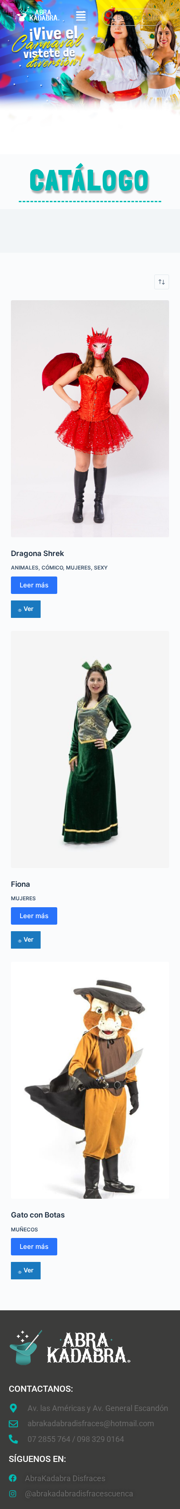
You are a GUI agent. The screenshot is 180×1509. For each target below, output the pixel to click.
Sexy (100, 567)
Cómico (52, 567)
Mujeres (78, 567)
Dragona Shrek (37, 553)
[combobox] (132, 17)
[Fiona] (90, 749)
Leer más (34, 585)
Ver (29, 608)
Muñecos (24, 1229)
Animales (24, 567)
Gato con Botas (38, 1215)
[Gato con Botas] (90, 1080)
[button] (80, 16)
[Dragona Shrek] (90, 418)
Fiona (20, 884)
